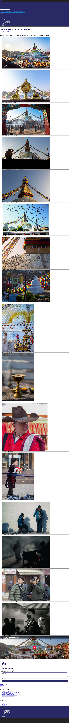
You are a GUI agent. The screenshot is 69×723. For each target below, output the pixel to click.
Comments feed (4, 704)
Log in (3, 702)
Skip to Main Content (3, 0)
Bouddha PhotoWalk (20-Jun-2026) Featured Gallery (10, 694)
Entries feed (3, 703)
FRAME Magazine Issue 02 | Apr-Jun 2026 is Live (9, 695)
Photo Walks (8, 31)
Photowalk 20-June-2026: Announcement (8, 696)
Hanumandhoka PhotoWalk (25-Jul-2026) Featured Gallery (10, 692)
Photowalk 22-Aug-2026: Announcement (8, 691)
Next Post (1, 686)
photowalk (5, 684)
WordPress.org (4, 705)
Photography (2, 684)
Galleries (4, 31)
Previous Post (2, 685)
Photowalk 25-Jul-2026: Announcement (8, 693)
